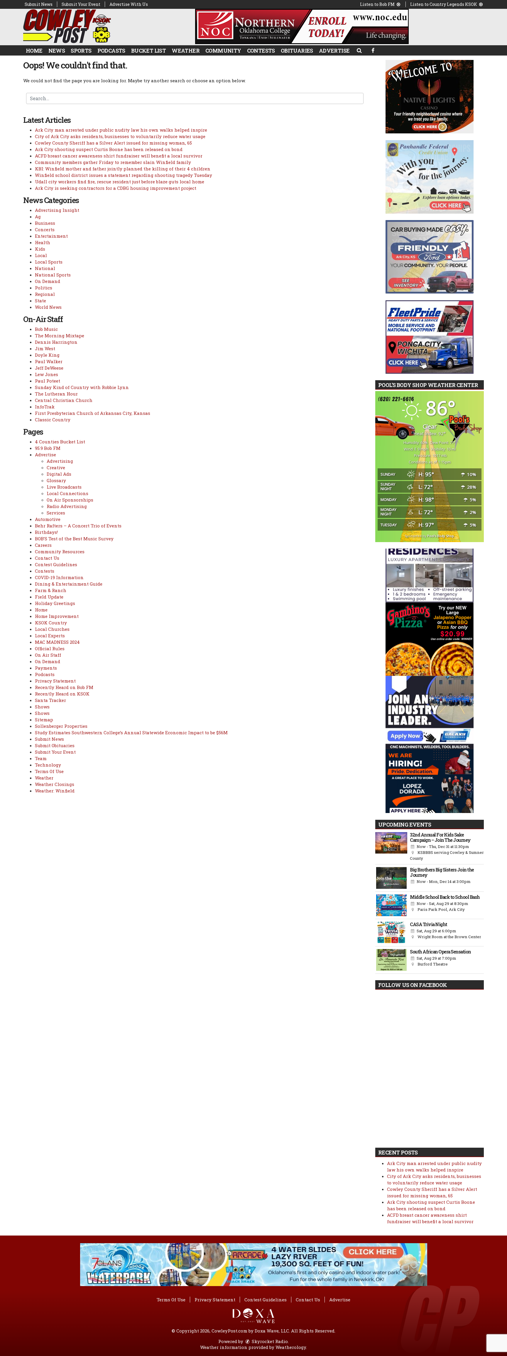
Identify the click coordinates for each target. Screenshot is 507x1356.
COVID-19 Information (59, 577)
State (40, 301)
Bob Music (46, 329)
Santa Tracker (50, 700)
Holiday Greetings (55, 603)
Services (56, 513)
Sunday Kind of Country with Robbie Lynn (82, 387)
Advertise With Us (128, 4)
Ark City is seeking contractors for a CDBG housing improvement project (115, 188)
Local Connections (67, 493)
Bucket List (148, 50)
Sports (81, 50)
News (56, 50)
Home (34, 50)
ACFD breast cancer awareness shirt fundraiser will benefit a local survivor (118, 156)
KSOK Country (51, 623)
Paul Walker (48, 361)
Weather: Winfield (55, 791)
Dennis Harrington (56, 342)
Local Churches (52, 629)
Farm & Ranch (50, 590)
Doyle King (47, 355)
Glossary (56, 480)
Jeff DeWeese (49, 368)
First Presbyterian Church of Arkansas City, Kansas (92, 413)
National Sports (53, 275)
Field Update (49, 597)
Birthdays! (46, 532)
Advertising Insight (57, 210)
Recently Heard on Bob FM (64, 687)
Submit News (39, 4)
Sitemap (44, 720)
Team (41, 758)
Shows (42, 707)
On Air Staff (48, 655)
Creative (56, 467)
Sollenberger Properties (61, 726)
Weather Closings (54, 784)
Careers (43, 545)
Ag (38, 216)
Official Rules (50, 648)
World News (48, 307)
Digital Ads (59, 474)
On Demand (47, 281)
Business (45, 223)
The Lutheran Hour (56, 394)
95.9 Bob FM (47, 448)
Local (41, 255)
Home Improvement (57, 616)
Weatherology (291, 1347)
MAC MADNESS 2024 (57, 642)
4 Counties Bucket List (60, 442)
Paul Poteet (47, 381)
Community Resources (59, 551)
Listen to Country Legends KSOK (444, 4)
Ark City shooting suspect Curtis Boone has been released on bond (108, 149)
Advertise (334, 50)
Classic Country (52, 420)
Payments (46, 668)
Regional (45, 294)
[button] (359, 50)
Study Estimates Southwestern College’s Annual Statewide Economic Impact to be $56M (131, 732)
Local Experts (50, 635)
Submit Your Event (81, 4)
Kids (40, 249)
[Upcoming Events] (391, 846)
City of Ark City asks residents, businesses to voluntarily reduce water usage (120, 136)
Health (42, 242)
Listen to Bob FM (378, 4)
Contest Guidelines (56, 564)
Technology (48, 765)
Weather (186, 50)
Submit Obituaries (55, 745)
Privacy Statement (55, 681)
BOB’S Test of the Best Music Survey (74, 539)
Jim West (45, 348)
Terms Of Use (49, 771)
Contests (261, 50)
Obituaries (297, 50)
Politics (43, 288)
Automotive (47, 519)
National (45, 268)
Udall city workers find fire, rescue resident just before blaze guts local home (119, 182)
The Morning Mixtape (59, 335)
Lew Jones (46, 374)
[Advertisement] (302, 26)
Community (223, 50)
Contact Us (47, 558)
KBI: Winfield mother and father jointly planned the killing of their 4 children (122, 169)
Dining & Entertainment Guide (68, 584)
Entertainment (51, 236)
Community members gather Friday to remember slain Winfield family (113, 162)
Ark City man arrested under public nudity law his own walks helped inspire (121, 130)
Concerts (45, 229)
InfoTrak (45, 407)
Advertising (60, 461)
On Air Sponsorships (70, 500)
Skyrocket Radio (269, 1341)
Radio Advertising (67, 506)
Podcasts (111, 50)
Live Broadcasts (64, 487)
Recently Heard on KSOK (62, 694)
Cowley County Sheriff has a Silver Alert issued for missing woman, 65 (113, 143)
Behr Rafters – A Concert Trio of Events (78, 526)
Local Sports (48, 262)
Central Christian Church (63, 400)
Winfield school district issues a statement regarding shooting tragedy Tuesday (123, 175)
